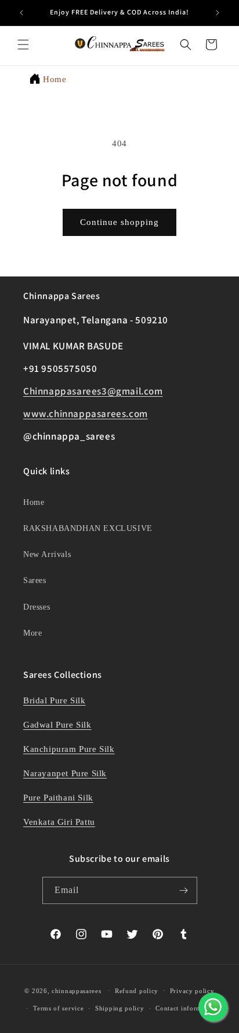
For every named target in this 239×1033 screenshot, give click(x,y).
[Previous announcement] (21, 12)
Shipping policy (119, 1008)
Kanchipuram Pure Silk (69, 749)
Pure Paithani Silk (58, 797)
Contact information (186, 1008)
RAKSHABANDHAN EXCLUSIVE (88, 528)
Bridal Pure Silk (54, 700)
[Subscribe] (184, 890)
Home (54, 79)
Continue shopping (119, 222)
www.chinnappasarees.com (85, 413)
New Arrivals (47, 554)
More (32, 633)
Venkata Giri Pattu (59, 822)
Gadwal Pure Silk (57, 724)
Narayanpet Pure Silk (65, 773)
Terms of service (58, 1008)
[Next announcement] (217, 12)
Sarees (34, 580)
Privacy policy (192, 990)
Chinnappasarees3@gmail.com (93, 391)
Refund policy (136, 990)
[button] (23, 44)
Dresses (36, 607)
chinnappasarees (77, 990)
